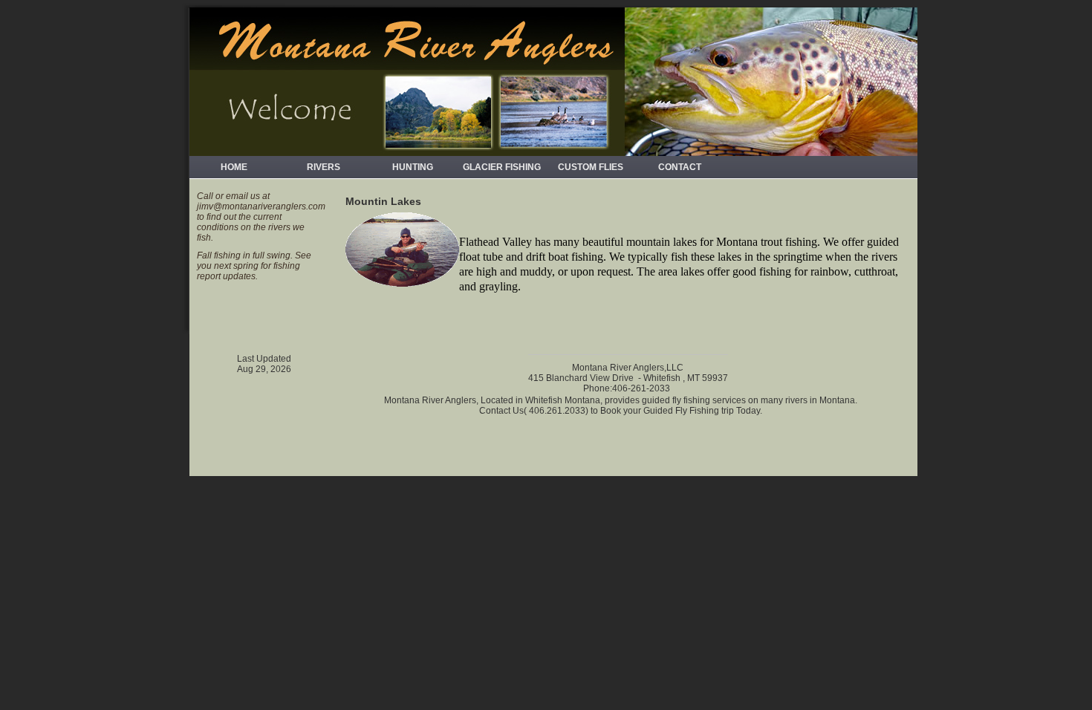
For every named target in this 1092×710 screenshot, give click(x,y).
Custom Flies (590, 167)
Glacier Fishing (502, 167)
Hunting (412, 167)
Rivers (323, 167)
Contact (679, 167)
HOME (234, 167)
